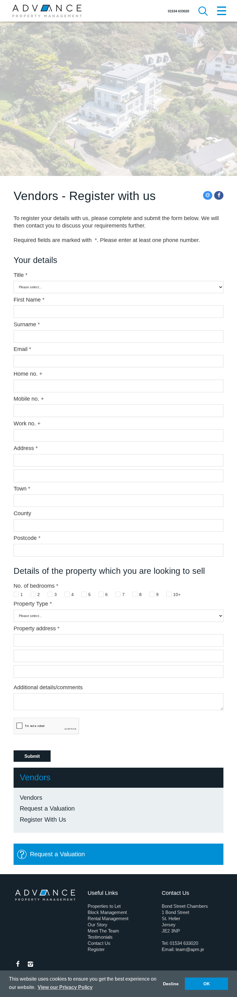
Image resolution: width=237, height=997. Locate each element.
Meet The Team (103, 930)
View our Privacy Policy (65, 987)
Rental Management (108, 918)
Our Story (97, 924)
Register (96, 949)
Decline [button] (171, 983)
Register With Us (43, 819)
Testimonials (100, 937)
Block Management (107, 912)
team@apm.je (190, 949)
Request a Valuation (47, 808)
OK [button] (206, 983)
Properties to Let (104, 906)
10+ (177, 594)
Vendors (31, 797)
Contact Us (99, 943)
